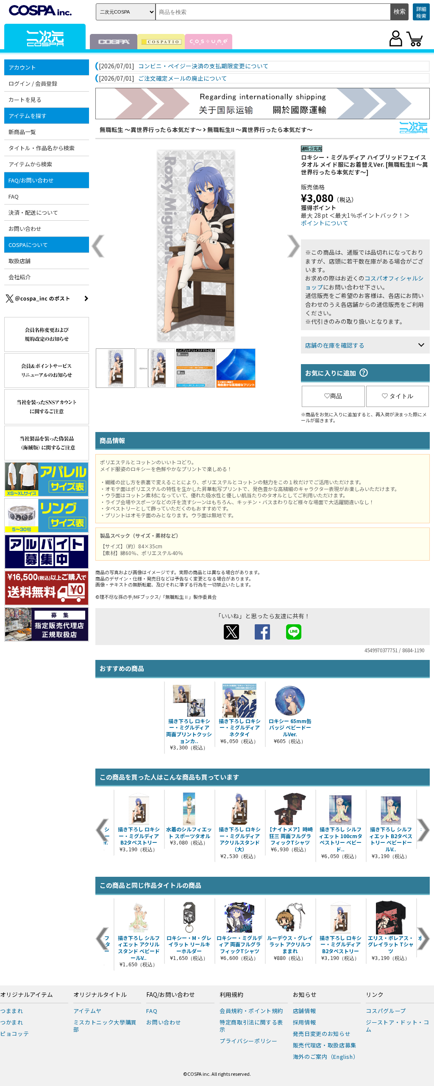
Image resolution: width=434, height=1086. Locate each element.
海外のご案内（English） (326, 1056)
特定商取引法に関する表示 (251, 1025)
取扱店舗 (19, 261)
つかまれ (11, 1022)
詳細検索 (421, 12)
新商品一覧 (22, 132)
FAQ (13, 196)
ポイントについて (324, 223)
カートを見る (25, 99)
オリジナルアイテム (26, 995)
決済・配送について (33, 212)
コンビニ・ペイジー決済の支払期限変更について (203, 66)
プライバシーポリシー (249, 1041)
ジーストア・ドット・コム (397, 1025)
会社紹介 (19, 277)
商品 (336, 396)
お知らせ (305, 995)
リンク (375, 995)
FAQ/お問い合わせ (170, 995)
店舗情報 (304, 1011)
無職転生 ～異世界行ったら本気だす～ (151, 129)
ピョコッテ (14, 1034)
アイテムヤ (87, 1011)
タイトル (401, 396)
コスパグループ (386, 1011)
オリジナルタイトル (100, 995)
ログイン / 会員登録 (32, 83)
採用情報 (304, 1022)
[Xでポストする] (231, 637)
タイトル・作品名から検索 (41, 148)
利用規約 (231, 995)
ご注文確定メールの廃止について (182, 78)
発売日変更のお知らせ (322, 1034)
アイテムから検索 (30, 164)
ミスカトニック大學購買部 (105, 1025)
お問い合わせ (25, 228)
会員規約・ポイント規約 (251, 1011)
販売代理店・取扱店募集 (324, 1045)
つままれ (11, 1011)
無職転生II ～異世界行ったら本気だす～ (260, 129)
